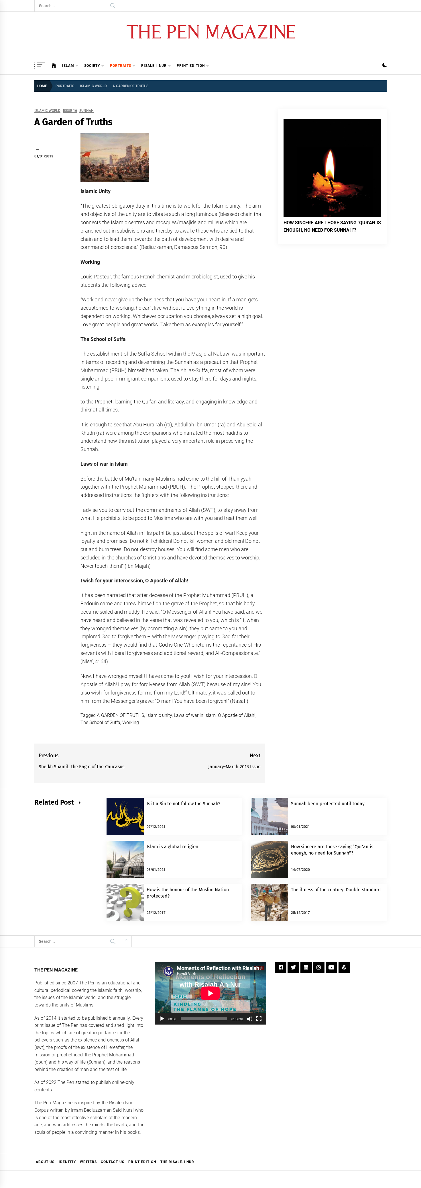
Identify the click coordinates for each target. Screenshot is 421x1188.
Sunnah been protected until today (328, 803)
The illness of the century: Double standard (336, 889)
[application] (210, 993)
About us (45, 1162)
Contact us (112, 1162)
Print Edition (190, 66)
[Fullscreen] (259, 1019)
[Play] (162, 1019)
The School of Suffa (100, 722)
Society (92, 66)
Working (130, 722)
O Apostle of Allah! (236, 715)
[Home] (54, 65)
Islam (68, 66)
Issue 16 (70, 111)
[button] (384, 66)
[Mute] (250, 1019)
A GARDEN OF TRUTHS (120, 715)
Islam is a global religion (172, 846)
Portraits (120, 66)
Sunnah (86, 111)
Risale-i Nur (154, 66)
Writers (88, 1162)
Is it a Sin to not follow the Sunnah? (183, 803)
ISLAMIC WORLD (47, 111)
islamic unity (159, 715)
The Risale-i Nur (177, 1162)
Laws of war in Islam (195, 715)
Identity (67, 1162)
